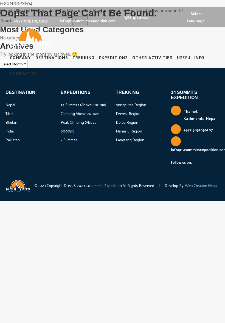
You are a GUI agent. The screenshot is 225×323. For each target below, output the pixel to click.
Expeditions (113, 57)
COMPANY (20, 57)
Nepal (10, 104)
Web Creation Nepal (201, 185)
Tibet (9, 113)
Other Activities (152, 57)
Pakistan (12, 139)
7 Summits (69, 139)
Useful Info (190, 57)
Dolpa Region (127, 122)
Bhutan (11, 122)
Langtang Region (130, 139)
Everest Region (128, 113)
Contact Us (24, 73)
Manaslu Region (129, 131)
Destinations (51, 57)
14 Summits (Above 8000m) (83, 104)
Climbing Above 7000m (80, 113)
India (9, 131)
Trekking (83, 57)
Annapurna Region (131, 104)
